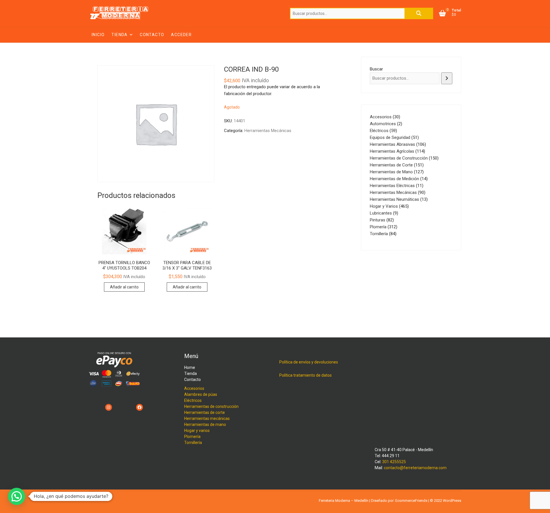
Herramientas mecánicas (207, 418)
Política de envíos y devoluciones (308, 362)
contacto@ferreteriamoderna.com (415, 467)
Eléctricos (193, 400)
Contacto (152, 34)
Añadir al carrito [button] (124, 287)
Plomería (192, 436)
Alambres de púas (200, 394)
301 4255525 (394, 461)
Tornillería (193, 442)
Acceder (181, 34)
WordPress (452, 500)
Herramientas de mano (205, 424)
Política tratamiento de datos (305, 375)
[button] (16, 496)
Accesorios (194, 388)
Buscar (418, 13)
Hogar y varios (197, 430)
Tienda (119, 34)
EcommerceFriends (411, 500)
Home (189, 367)
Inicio (98, 34)
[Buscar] (446, 78)
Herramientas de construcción (211, 406)
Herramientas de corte (204, 412)
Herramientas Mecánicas (267, 130)
